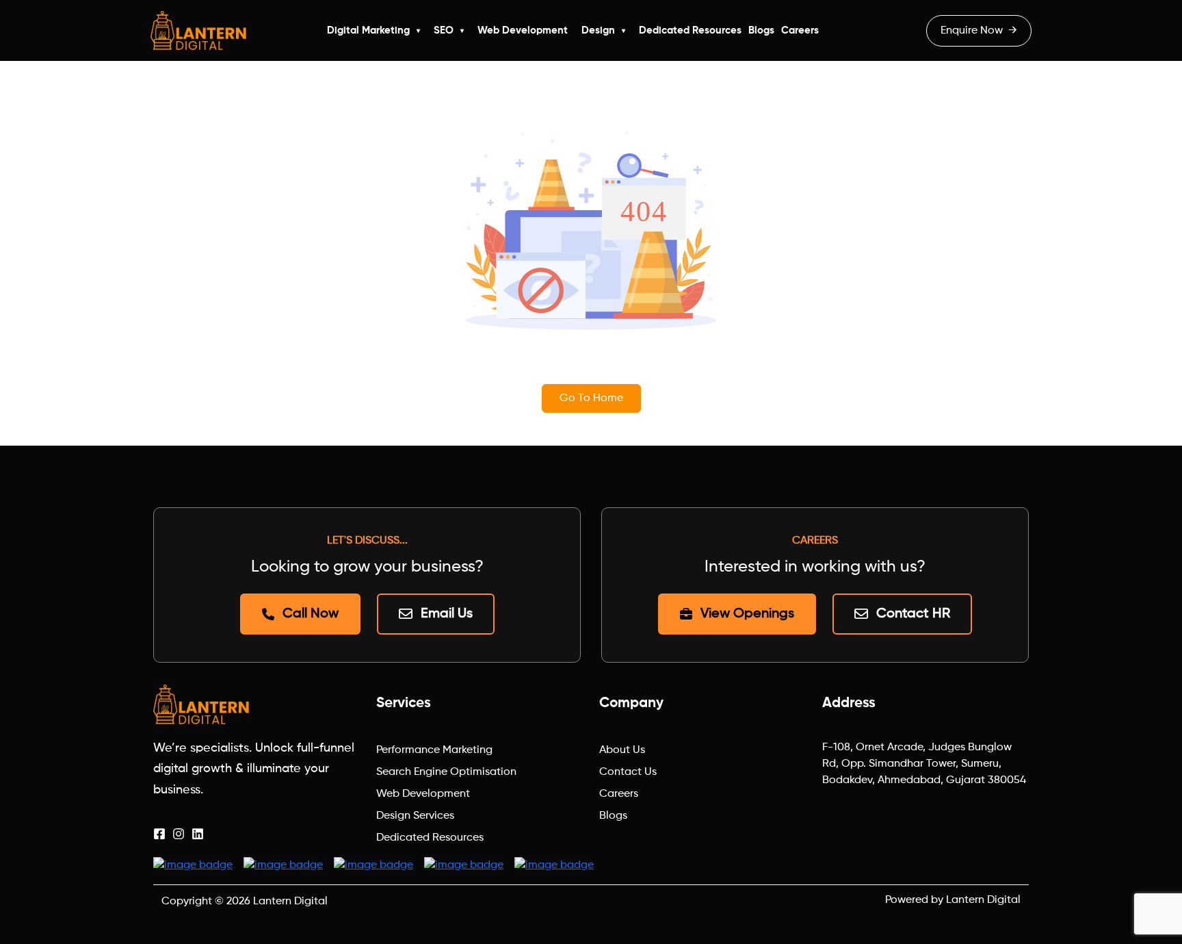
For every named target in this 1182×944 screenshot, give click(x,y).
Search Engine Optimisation (446, 772)
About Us (622, 750)
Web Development (522, 30)
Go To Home (591, 398)
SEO (444, 30)
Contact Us (628, 772)
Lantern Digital (290, 901)
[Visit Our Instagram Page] (178, 834)
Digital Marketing (368, 30)
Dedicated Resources (690, 30)
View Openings (747, 614)
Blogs (761, 30)
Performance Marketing (434, 750)
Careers (800, 30)
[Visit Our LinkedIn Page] (198, 834)
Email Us (447, 614)
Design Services (415, 816)
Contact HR (913, 614)
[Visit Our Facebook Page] (159, 834)
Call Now (311, 614)
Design (598, 30)
